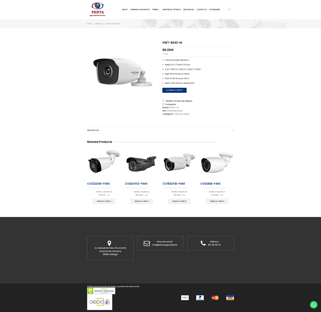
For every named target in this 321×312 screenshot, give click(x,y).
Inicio (125, 9)
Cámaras (99, 24)
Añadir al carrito (175, 90)
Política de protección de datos (101, 286)
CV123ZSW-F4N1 (98, 184)
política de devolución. (129, 286)
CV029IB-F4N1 (210, 184)
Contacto (201, 9)
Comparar (170, 104)
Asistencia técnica (171, 9)
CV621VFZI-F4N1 (136, 184)
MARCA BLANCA (104, 191)
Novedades (215, 9)
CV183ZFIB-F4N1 (174, 184)
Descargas (188, 9)
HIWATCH (174, 108)
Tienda (155, 9)
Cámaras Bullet (112, 24)
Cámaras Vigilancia (140, 9)
